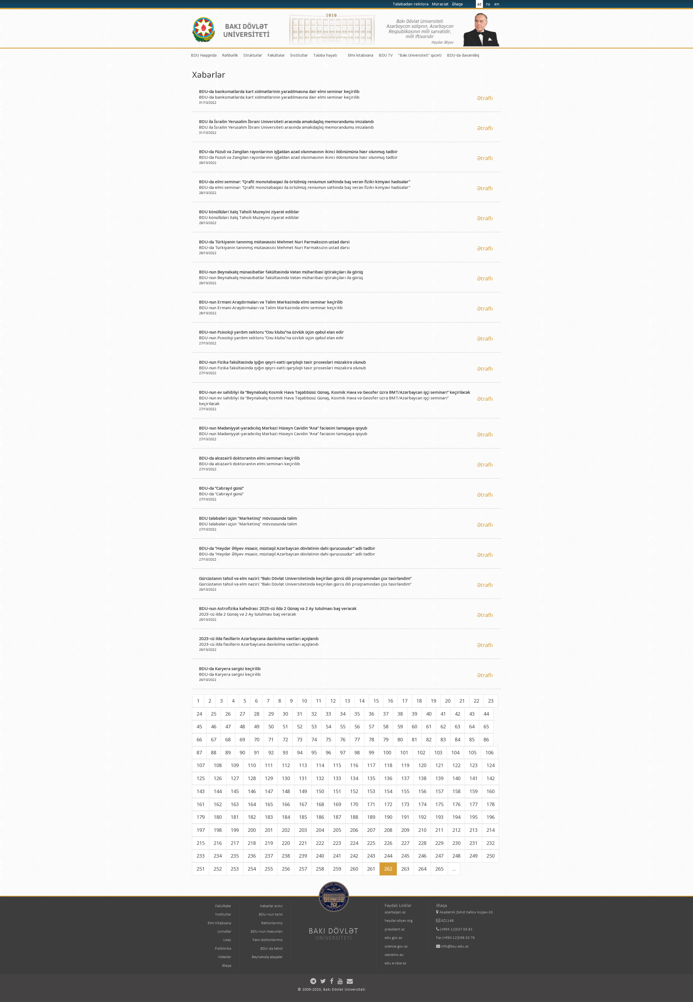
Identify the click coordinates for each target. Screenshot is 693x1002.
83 (443, 739)
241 (337, 855)
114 (320, 765)
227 (405, 843)
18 (419, 700)
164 (252, 804)
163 (235, 804)
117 (371, 765)
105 (472, 752)
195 (473, 817)
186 (320, 817)
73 (299, 739)
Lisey (227, 940)
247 (439, 855)
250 (490, 855)
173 (405, 804)
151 (337, 791)
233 (201, 855)
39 (414, 713)
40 (429, 713)
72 (285, 739)
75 (328, 739)
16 (390, 700)
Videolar (224, 957)
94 (299, 752)
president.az (395, 929)
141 (473, 778)
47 (228, 726)
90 (242, 752)
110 (252, 765)
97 (342, 752)
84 (457, 739)
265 (439, 868)
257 (303, 868)
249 (473, 855)
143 (201, 791)
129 (269, 778)
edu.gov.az (393, 938)
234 (218, 855)
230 (456, 843)
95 (314, 752)
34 (342, 713)
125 (201, 778)
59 (400, 726)
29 (271, 713)
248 (456, 855)
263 (405, 868)
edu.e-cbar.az (395, 963)
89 (228, 752)
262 (388, 868)
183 (269, 817)
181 (235, 817)
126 (218, 778)
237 (269, 855)
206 (354, 830)
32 (314, 713)
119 (405, 765)
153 (371, 791)
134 (354, 778)
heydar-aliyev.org (399, 921)
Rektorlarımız (272, 923)
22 (476, 700)
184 (286, 817)
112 (286, 765)
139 (439, 778)
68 (228, 739)
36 (371, 713)
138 (422, 778)
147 (269, 791)
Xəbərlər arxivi (271, 906)
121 (439, 765)
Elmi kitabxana (360, 55)
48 (242, 726)
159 (473, 791)
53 (314, 726)
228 (422, 843)
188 (354, 817)
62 (443, 726)
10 (304, 700)
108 (218, 765)
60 (414, 726)
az (479, 4)
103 (438, 752)
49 (256, 726)
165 (269, 804)
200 (252, 830)
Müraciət (441, 4)
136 (388, 778)
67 (213, 739)
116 (354, 765)
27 (242, 713)
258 (320, 868)
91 (256, 752)
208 (388, 830)
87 (199, 752)
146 (252, 791)
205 (337, 830)
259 (337, 868)
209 (405, 830)
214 (490, 830)
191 (405, 817)
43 (472, 713)
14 (361, 700)
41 (443, 713)
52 (299, 726)
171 (371, 804)
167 (303, 804)
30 (285, 713)
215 (201, 843)
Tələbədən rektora (411, 4)
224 (354, 843)
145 (235, 791)
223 (337, 843)
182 (252, 817)
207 (371, 830)
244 (388, 855)
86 (486, 739)
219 (269, 843)
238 (286, 855)
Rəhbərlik (230, 55)
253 (235, 868)
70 (256, 739)
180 (218, 817)
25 (213, 713)
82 (429, 739)
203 (303, 830)
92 (271, 752)
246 (422, 855)
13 (347, 700)
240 (320, 855)
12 (333, 700)
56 (357, 726)
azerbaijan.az (395, 912)
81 (414, 739)
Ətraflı (485, 98)
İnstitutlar (299, 55)
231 (473, 843)
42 (457, 713)
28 (256, 713)
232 (490, 843)
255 (269, 868)
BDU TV (386, 55)
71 (271, 739)
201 (269, 830)
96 (328, 752)
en (496, 4)
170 (354, 804)
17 (404, 700)
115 (337, 765)
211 (439, 830)
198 (218, 830)
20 (447, 700)
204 (320, 830)
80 (400, 739)
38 (400, 713)
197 (201, 830)
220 (286, 843)
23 (490, 700)
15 (376, 700)
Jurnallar (224, 932)
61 (429, 726)
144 (218, 791)
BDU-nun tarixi (271, 915)
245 (405, 855)
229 (439, 843)
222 (320, 843)
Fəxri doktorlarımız (268, 940)
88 (213, 752)
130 (286, 778)
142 (490, 778)
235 (235, 855)
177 (473, 804)
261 (371, 868)
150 (320, 791)
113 (303, 765)
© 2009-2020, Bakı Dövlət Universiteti (331, 989)
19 (433, 700)
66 (199, 739)
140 (456, 778)
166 (286, 804)
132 (320, 778)
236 (252, 855)
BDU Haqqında (204, 55)
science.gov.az (396, 947)
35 (357, 713)
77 (357, 739)
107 (201, 765)
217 (235, 843)
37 (385, 713)
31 (299, 713)
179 (201, 817)
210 (422, 830)
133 (337, 778)
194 (456, 817)
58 (385, 726)
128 (252, 778)
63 (457, 726)
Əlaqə (458, 4)
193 (439, 817)
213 (473, 830)
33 (328, 713)
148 (286, 791)
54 (328, 726)
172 (388, 804)
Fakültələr (276, 55)
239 (303, 855)
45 (199, 726)
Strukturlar (252, 55)
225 (371, 843)
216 (218, 843)
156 (422, 791)
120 (422, 765)
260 (354, 868)
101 (404, 752)
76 (342, 739)
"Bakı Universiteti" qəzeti (420, 55)
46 (213, 726)
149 (303, 791)
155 (405, 791)
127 (235, 778)
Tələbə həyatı (325, 55)
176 (456, 804)
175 (439, 804)
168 (320, 804)
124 (490, 765)
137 (405, 778)
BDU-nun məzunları (267, 932)
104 (455, 752)
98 (357, 752)
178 (490, 804)
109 (235, 765)
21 (462, 700)
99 (371, 752)
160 (490, 791)
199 (235, 830)
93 (285, 752)
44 (486, 713)
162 (218, 804)
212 (456, 830)
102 (421, 752)
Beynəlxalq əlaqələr (267, 957)
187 (337, 817)
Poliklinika (223, 949)
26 (228, 713)
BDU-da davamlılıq (463, 55)
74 (314, 739)
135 (371, 778)
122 (456, 765)
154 (388, 791)
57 (371, 726)
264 (422, 868)
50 (271, 726)
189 (371, 817)
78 (371, 739)
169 (337, 804)
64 (472, 726)
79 (385, 739)
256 (286, 868)
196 (490, 817)
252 (218, 868)
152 (354, 791)
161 (201, 804)
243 (371, 855)
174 (422, 804)
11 (318, 700)
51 (285, 726)
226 (388, 843)
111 (269, 765)
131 (303, 778)
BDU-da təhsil (271, 949)
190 (388, 817)
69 (242, 739)
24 (199, 713)
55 (342, 726)
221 (303, 843)
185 (303, 817)
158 (456, 791)
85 (472, 739)
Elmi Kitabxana (219, 923)
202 (286, 830)
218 (252, 843)
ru (488, 4)
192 (422, 817)
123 (473, 765)
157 (439, 791)
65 (486, 726)
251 (201, 868)
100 (387, 752)
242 (354, 855)
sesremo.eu (394, 955)
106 (489, 752)
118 (388, 765)
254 (252, 868)
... (454, 868)
